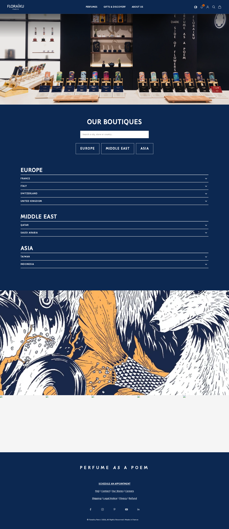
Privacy (123, 498)
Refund (133, 498)
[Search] (213, 7)
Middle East (118, 148)
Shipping (96, 498)
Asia (145, 148)
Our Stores (117, 491)
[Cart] (219, 7)
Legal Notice (110, 498)
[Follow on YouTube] (126, 509)
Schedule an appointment (114, 483)
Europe (87, 148)
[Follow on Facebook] (90, 509)
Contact (105, 491)
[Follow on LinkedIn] (138, 509)
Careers (129, 491)
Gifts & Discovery (115, 7)
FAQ (97, 491)
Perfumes (91, 7)
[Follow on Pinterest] (114, 509)
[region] (114, 52)
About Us (137, 7)
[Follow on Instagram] (102, 509)
